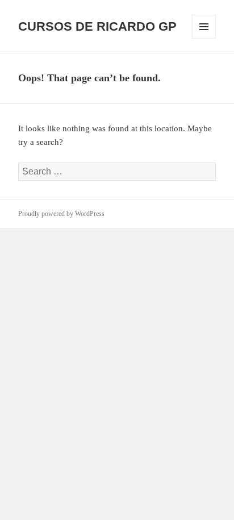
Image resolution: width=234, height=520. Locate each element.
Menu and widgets (204, 38)
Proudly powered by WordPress (61, 214)
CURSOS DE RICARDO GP (97, 26)
